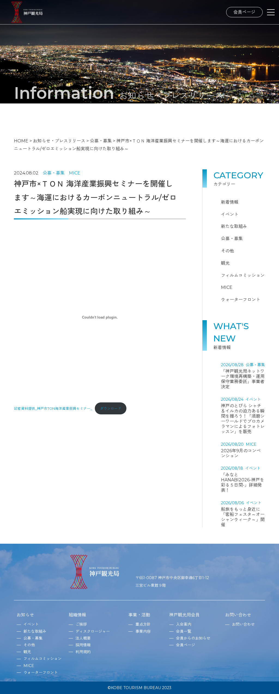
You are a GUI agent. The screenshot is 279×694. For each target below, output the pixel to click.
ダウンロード (110, 408)
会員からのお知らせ (193, 638)
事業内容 (143, 631)
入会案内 (183, 624)
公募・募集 (54, 173)
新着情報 (229, 202)
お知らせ (25, 614)
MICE (74, 173)
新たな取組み (234, 226)
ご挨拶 (81, 624)
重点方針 (143, 624)
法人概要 (83, 638)
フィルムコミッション (243, 275)
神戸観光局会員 (184, 614)
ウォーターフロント (240, 299)
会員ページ (244, 11)
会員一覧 (183, 631)
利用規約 (83, 651)
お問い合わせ (238, 614)
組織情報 (77, 614)
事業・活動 (139, 614)
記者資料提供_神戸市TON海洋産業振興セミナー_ (53, 408)
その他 (227, 250)
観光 (225, 263)
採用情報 (83, 645)
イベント (229, 214)
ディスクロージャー (92, 631)
